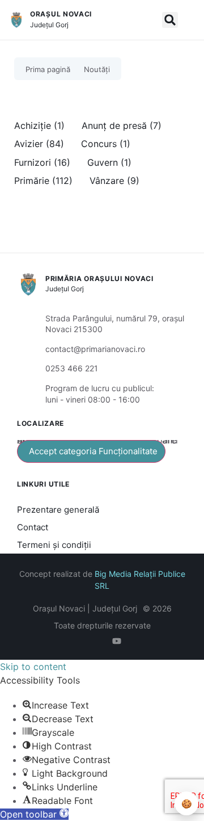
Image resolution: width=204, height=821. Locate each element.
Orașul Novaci (61, 14)
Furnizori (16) (42, 162)
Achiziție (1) (39, 125)
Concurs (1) (105, 143)
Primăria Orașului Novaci (99, 278)
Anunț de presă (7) (122, 125)
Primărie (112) (43, 180)
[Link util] (119, 641)
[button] (170, 20)
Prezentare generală (58, 509)
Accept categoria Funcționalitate (93, 451)
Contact (32, 527)
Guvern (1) (109, 162)
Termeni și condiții (54, 544)
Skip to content (33, 666)
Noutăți (97, 69)
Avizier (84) (39, 143)
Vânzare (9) (114, 180)
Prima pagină (48, 69)
